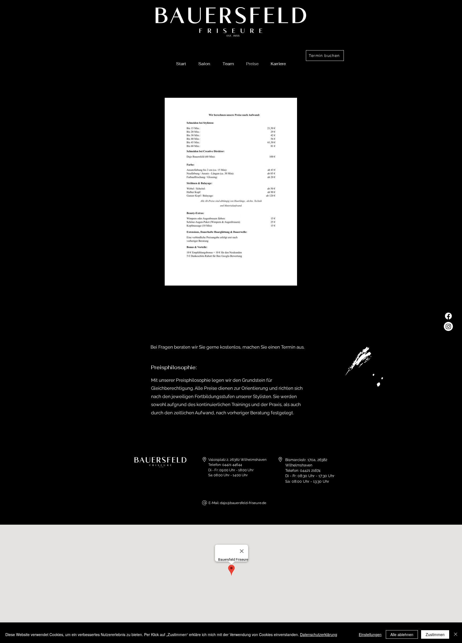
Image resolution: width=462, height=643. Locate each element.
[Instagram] (448, 326)
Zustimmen (435, 634)
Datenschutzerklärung (318, 634)
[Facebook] (448, 316)
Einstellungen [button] (370, 634)
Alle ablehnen (401, 634)
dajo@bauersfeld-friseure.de (243, 503)
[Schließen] (455, 634)
